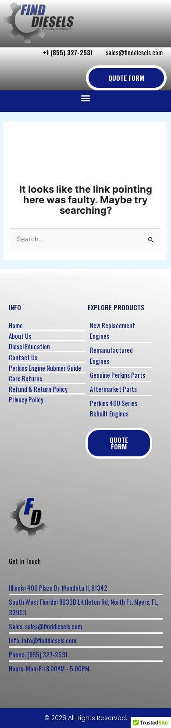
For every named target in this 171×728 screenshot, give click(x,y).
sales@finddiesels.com (134, 52)
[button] (85, 97)
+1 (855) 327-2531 (68, 52)
